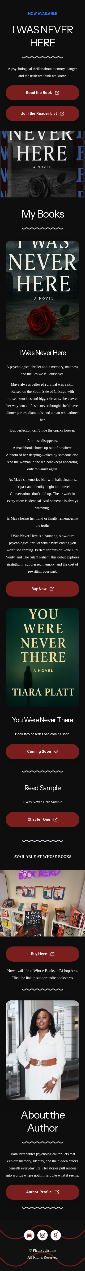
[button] (42, 92)
